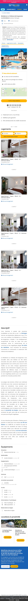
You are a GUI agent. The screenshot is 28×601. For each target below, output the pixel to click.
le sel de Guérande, (21, 430)
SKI (3, 9)
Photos (3, 43)
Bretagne (24, 333)
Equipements (5, 46)
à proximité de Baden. (11, 410)
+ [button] (3, 89)
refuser (2, 598)
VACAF (25, 9)
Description (20, 43)
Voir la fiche (8, 537)
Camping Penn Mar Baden (7, 531)
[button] (14, 9)
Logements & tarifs (11, 43)
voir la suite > (10, 39)
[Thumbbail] (3, 67)
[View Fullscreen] (3, 95)
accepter (8, 598)
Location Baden (6, 13)
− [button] (3, 92)
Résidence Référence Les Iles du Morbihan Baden (20, 532)
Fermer (17, 600)
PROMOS (19, 9)
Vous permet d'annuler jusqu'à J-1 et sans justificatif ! (14, 1)
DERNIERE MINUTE (11, 9)
